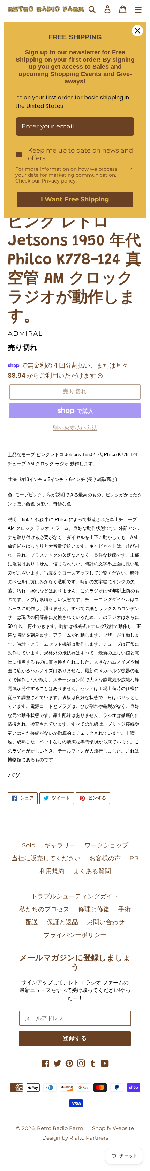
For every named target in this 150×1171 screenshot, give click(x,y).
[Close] (137, 30)
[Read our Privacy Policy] (130, 169)
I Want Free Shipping (75, 199)
